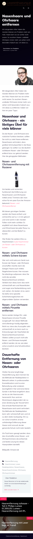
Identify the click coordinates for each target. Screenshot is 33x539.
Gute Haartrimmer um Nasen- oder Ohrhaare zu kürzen (15, 244)
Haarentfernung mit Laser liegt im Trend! (15, 524)
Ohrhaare (22, 470)
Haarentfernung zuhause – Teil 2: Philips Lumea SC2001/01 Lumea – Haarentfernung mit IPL (15, 507)
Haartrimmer (10, 464)
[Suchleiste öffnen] (23, 8)
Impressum (23, 536)
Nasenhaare (19, 467)
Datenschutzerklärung (12, 536)
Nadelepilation (8, 467)
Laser (18, 464)
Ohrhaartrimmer (8, 473)
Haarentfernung (11, 461)
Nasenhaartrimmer (9, 470)
